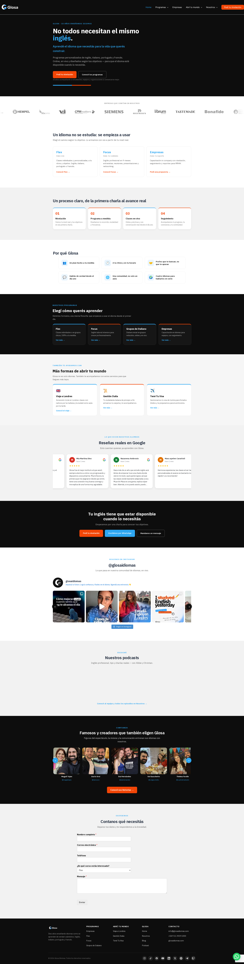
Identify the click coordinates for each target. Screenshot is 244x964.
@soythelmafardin (182, 780)
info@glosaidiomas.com (179, 931)
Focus (88, 940)
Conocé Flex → (63, 172)
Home (144, 931)
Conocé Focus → (110, 172)
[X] (175, 958)
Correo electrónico (87, 845)
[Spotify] (181, 958)
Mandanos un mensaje (150, 533)
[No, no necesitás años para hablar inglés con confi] (102, 606)
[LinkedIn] (168, 958)
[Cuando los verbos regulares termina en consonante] (168, 606)
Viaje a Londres (119, 931)
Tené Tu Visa (118, 940)
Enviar (82, 902)
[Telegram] (187, 958)
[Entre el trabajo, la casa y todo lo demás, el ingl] (69, 606)
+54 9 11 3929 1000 (177, 936)
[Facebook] (156, 958)
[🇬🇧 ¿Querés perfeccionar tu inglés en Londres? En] (135, 606)
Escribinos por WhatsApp (119, 533)
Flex (88, 936)
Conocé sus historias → (122, 790)
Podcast (145, 945)
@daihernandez (124, 780)
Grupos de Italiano (94, 945)
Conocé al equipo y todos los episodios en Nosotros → (122, 703)
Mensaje (82, 876)
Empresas (90, 931)
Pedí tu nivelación (64, 74)
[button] (167, 7)
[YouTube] (162, 958)
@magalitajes (67, 780)
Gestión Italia (118, 936)
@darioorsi (96, 780)
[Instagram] (144, 958)
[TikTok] (150, 958)
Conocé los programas (92, 74)
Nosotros (146, 936)
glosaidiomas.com (176, 940)
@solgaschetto (153, 780)
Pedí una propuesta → (160, 172)
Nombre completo (86, 834)
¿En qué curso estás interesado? (93, 866)
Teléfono (81, 855)
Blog (144, 940)
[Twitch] (193, 958)
